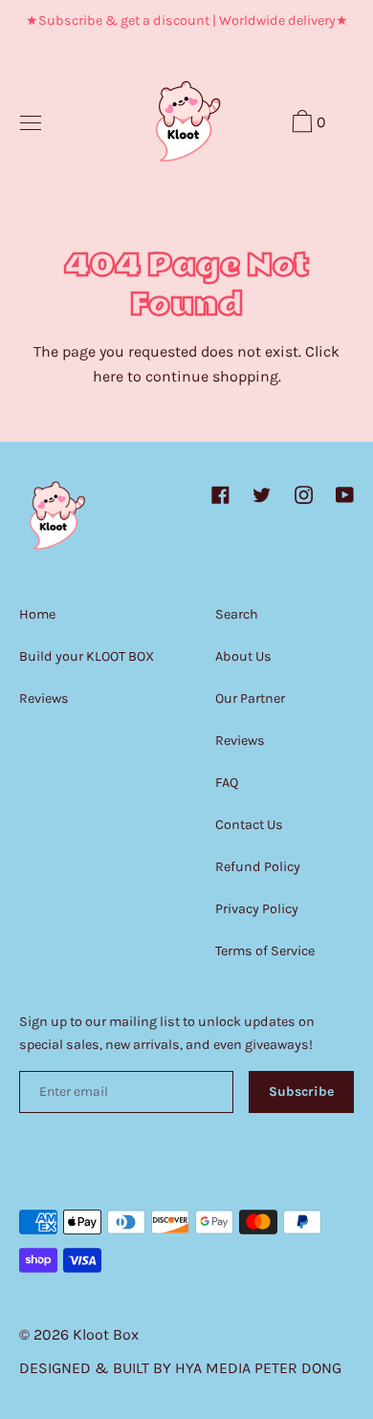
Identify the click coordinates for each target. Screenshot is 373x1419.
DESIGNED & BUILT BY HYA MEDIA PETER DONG (180, 1368)
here (108, 376)
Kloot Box (106, 1334)
